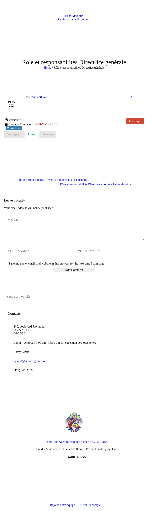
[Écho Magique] (74, 422)
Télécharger (135, 121)
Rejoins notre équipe (62, 505)
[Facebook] (73, 473)
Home (47, 67)
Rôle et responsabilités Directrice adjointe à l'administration (96, 184)
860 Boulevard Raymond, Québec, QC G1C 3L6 (77, 441)
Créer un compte (90, 505)
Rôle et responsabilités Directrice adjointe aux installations (51, 179)
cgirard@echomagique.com (30, 361)
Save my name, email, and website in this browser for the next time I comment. (56, 263)
